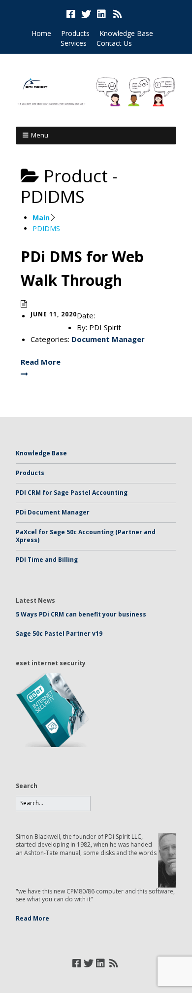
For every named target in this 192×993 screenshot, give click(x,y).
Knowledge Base (126, 33)
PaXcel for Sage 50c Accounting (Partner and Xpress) (86, 536)
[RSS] (118, 14)
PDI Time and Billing (47, 559)
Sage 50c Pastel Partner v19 (59, 633)
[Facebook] (71, 14)
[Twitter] (86, 14)
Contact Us (114, 43)
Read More (32, 918)
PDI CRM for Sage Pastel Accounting (72, 492)
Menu (39, 135)
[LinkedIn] (101, 14)
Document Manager (108, 339)
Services (74, 43)
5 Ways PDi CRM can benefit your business (81, 614)
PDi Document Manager (53, 512)
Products (75, 33)
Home (41, 33)
